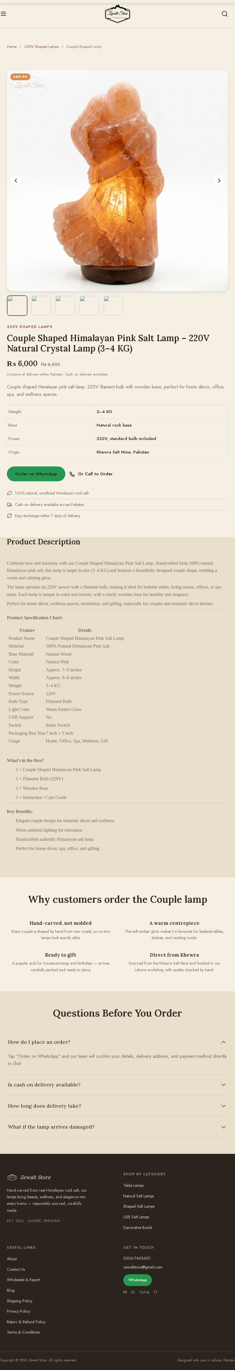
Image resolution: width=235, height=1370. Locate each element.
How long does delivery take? (44, 1106)
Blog (11, 1290)
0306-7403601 (136, 1258)
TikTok (144, 1292)
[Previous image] (15, 180)
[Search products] (224, 13)
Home (12, 46)
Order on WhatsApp (36, 474)
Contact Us (16, 1269)
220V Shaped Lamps (41, 46)
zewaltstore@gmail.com (142, 1267)
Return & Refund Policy (26, 1322)
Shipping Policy (19, 1301)
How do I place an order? (39, 1042)
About (12, 1259)
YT (156, 1292)
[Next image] (219, 180)
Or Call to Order (95, 474)
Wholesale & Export (23, 1280)
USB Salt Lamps (136, 1217)
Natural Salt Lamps (138, 1196)
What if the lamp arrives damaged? (51, 1126)
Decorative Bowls (137, 1227)
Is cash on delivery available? (44, 1084)
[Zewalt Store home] (117, 13)
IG (133, 1292)
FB (125, 1292)
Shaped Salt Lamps (138, 1206)
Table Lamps (133, 1185)
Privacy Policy (18, 1311)
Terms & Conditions (23, 1332)
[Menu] (3, 13)
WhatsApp (137, 1280)
